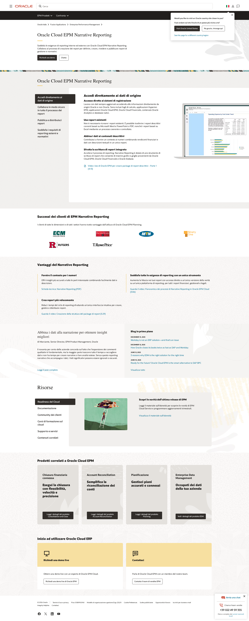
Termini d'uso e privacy (61, 602)
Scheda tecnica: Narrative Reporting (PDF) (61, 289)
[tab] (55, 99)
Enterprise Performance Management (85, 24)
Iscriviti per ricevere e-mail (182, 602)
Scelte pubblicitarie (146, 602)
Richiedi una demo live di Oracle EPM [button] (61, 581)
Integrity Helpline (43, 605)
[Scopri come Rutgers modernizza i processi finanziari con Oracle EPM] (59, 245)
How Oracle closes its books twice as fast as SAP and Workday (159, 347)
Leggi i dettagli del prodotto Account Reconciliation (102, 515)
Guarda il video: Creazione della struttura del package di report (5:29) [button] (74, 313)
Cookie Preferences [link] (130, 602)
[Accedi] (232, 6)
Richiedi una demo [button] (47, 57)
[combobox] (124, 6)
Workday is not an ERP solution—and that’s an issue (155, 340)
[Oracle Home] (24, 6)
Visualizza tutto (138, 369)
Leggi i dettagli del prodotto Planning (146, 515)
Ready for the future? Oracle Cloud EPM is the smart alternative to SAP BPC (166, 362)
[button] (10, 6)
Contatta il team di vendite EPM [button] (147, 581)
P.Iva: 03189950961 (77, 602)
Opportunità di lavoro (162, 602)
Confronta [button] (61, 15)
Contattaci (55, 605)
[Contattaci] (238, 6)
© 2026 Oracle (42, 602)
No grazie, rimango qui (213, 28)
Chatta (64, 57)
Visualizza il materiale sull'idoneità (155, 415)
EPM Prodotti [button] (43, 15)
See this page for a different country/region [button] (191, 35)
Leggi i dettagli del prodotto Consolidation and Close (58, 515)
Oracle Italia (42, 24)
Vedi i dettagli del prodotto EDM (191, 516)
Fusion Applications (58, 24)
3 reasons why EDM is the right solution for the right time (157, 355)
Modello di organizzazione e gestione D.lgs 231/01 (104, 602)
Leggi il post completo (47, 369)
